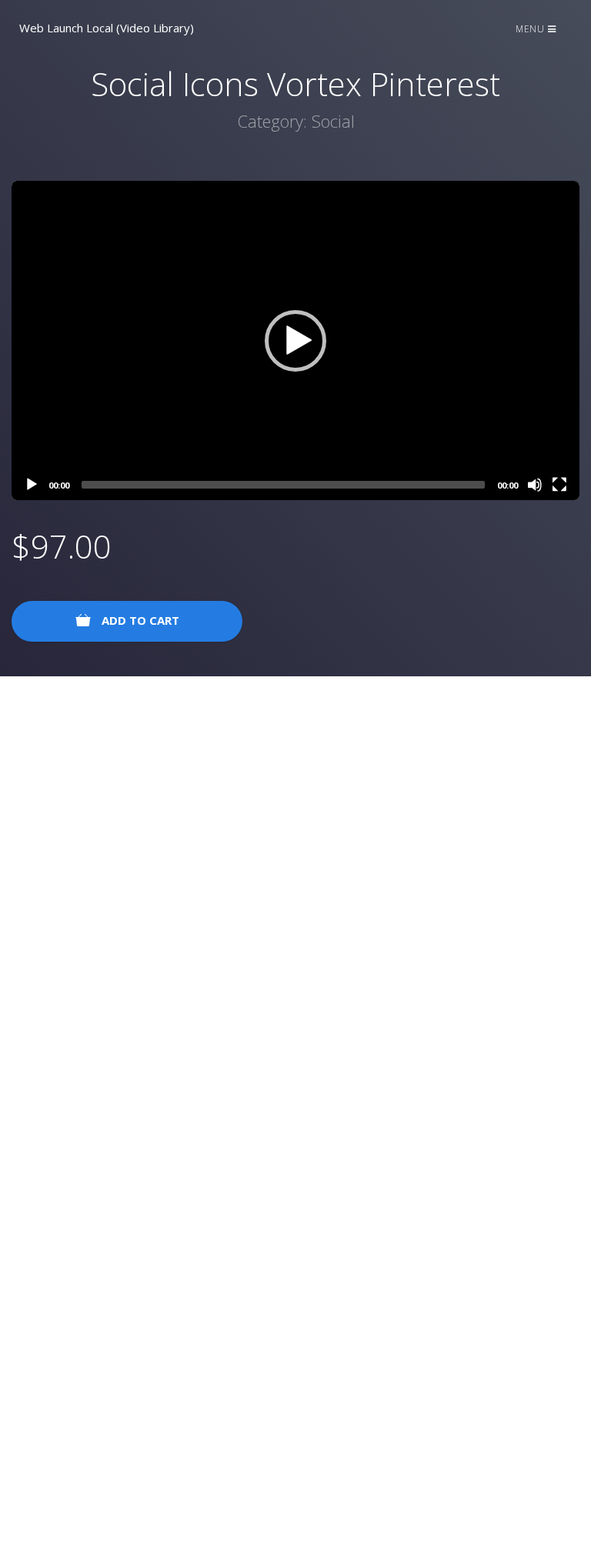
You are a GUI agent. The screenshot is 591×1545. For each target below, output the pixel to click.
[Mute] (535, 484)
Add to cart (138, 620)
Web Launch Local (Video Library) (106, 27)
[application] (295, 340)
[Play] (31, 484)
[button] (295, 341)
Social (333, 120)
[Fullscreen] (559, 484)
